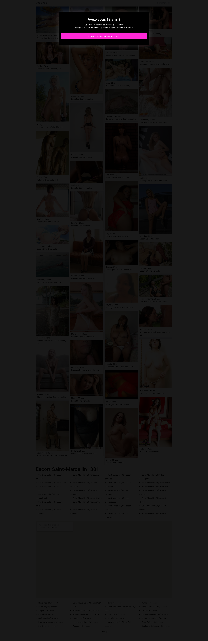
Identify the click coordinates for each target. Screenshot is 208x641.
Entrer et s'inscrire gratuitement (104, 36)
